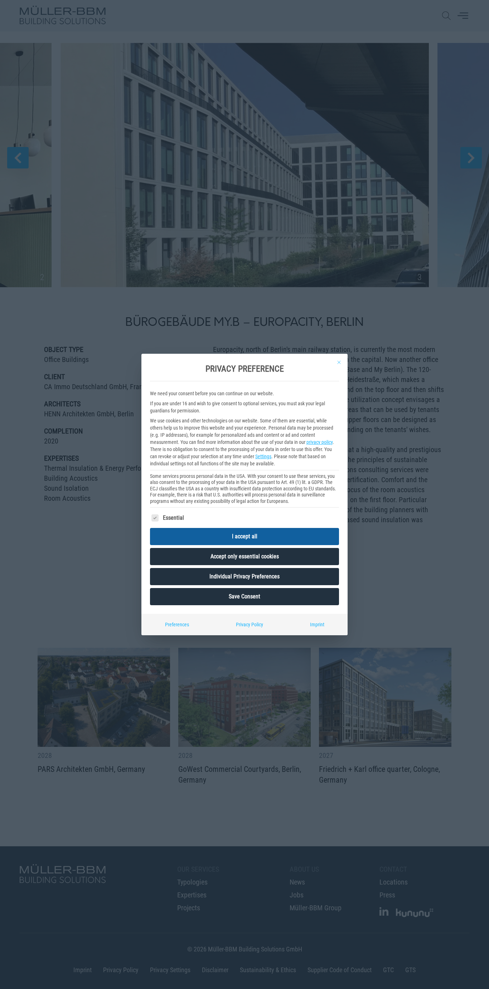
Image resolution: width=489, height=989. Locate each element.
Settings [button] (263, 456)
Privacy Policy (249, 624)
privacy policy (319, 442)
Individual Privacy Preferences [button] (244, 576)
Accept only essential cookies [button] (244, 556)
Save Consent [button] (244, 596)
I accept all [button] (244, 536)
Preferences (177, 624)
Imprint (317, 624)
